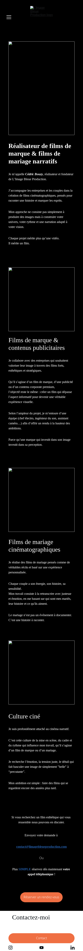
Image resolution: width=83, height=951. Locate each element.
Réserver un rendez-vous (41, 897)
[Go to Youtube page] (41, 948)
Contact (41, 938)
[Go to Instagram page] (10, 948)
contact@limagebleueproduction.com (41, 846)
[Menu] (8, 17)
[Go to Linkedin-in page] (73, 948)
